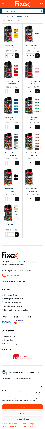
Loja (8, 16)
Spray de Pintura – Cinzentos (12, 154)
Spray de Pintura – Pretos (12, 189)
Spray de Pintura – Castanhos (33, 154)
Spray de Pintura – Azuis (12, 118)
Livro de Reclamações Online (16, 310)
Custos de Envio (10, 295)
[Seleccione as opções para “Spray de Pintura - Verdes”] (37, 127)
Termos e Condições (12, 302)
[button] (42, 387)
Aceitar (22, 407)
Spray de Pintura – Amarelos (12, 46)
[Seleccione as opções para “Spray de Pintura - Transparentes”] (37, 199)
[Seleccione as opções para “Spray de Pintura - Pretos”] (17, 199)
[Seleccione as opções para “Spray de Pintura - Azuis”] (17, 127)
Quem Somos (9, 336)
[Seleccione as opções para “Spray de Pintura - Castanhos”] (37, 163)
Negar (22, 413)
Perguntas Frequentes (13, 344)
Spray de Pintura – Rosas (33, 82)
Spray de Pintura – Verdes (33, 118)
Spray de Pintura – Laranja (33, 46)
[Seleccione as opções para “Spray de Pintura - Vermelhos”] (17, 91)
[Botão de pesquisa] (41, 11)
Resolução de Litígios (13, 306)
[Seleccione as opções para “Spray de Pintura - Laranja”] (37, 55)
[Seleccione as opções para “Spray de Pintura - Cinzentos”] (17, 163)
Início (3, 16)
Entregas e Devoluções (13, 299)
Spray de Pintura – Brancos (12, 225)
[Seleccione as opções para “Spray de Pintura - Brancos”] (17, 234)
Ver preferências (22, 419)
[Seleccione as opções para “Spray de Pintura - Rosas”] (37, 91)
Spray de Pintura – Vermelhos (12, 82)
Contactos (8, 340)
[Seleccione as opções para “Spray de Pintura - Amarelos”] (17, 55)
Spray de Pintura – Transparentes (33, 189)
